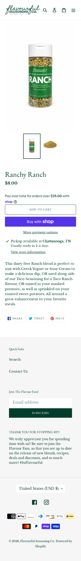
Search (15, 359)
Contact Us (18, 371)
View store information (28, 252)
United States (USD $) (39, 488)
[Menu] (73, 10)
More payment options (40, 232)
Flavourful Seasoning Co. (37, 541)
